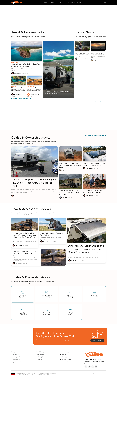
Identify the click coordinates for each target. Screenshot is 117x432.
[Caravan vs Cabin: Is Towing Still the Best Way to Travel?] (58, 69)
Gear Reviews (16, 359)
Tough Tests (16, 357)
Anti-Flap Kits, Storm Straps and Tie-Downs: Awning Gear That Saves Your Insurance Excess (86, 249)
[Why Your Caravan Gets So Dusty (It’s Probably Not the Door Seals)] (70, 153)
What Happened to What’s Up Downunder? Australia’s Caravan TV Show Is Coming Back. (98, 55)
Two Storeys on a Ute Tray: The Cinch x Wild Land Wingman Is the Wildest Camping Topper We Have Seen (24, 236)
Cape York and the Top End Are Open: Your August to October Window (25, 65)
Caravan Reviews (17, 356)
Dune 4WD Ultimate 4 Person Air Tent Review (51, 234)
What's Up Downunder (34, 94)
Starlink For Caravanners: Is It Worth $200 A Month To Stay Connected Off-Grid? (26, 253)
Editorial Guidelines (66, 357)
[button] (101, 2)
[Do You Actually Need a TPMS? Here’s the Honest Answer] (94, 181)
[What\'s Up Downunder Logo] (19, 2)
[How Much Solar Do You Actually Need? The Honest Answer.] (94, 153)
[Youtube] (92, 366)
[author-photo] (12, 73)
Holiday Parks (40, 354)
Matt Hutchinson (17, 73)
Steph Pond (80, 58)
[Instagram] (89, 366)
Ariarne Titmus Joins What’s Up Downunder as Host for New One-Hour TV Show (82, 55)
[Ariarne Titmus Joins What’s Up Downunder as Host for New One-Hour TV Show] (82, 46)
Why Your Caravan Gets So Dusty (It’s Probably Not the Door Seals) (70, 165)
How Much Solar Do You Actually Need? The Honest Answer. (94, 164)
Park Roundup (13, 86)
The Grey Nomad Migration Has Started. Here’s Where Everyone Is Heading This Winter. (34, 90)
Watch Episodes (17, 354)
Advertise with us (66, 363)
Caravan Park (47, 89)
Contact (63, 356)
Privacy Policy (65, 361)
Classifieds (40, 359)
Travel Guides (40, 356)
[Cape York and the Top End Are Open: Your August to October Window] (26, 51)
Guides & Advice (17, 361)
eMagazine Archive (17, 363)
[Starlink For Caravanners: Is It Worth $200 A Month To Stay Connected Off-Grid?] (53, 257)
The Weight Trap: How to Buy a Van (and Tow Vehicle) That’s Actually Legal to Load (33, 183)
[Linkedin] (96, 366)
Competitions (40, 357)
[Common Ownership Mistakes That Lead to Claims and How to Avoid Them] (70, 181)
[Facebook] (85, 366)
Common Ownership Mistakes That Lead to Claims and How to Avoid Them (70, 192)
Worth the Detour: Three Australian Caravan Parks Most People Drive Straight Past (18, 90)
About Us (64, 354)
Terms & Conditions (66, 359)
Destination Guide (14, 62)
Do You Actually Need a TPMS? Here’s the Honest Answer (93, 192)
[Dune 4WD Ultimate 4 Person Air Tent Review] (52, 224)
